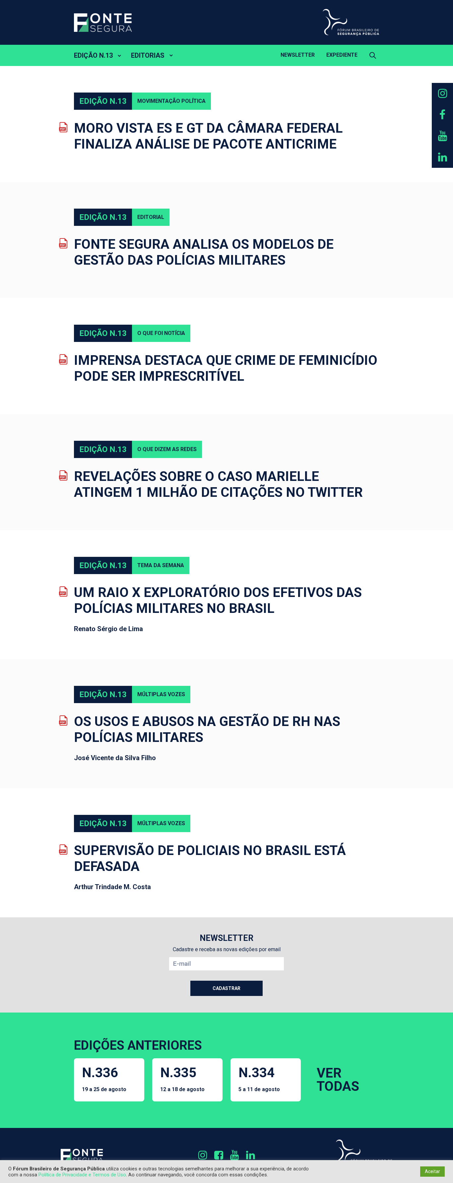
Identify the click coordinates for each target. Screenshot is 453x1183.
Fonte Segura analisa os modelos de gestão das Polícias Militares (204, 252)
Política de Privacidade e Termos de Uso (82, 1175)
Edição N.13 (103, 101)
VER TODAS (338, 1079)
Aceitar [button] (432, 1171)
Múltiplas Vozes (161, 694)
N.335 (182, 1078)
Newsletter (298, 55)
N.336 (104, 1078)
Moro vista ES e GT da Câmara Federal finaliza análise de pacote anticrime (208, 136)
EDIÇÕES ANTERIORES (138, 1045)
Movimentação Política (171, 101)
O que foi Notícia (161, 333)
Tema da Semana (160, 565)
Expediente (341, 55)
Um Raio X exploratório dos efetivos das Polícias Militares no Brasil (218, 600)
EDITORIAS (147, 55)
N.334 (259, 1078)
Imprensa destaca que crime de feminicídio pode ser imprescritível (225, 368)
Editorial (150, 217)
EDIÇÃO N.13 (93, 55)
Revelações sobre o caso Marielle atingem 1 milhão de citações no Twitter (218, 484)
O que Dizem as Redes (167, 449)
